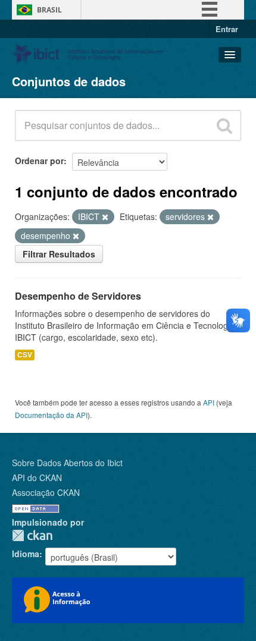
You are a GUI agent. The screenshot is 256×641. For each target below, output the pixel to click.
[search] (224, 125)
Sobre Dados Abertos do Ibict (67, 463)
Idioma (25, 554)
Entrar (227, 28)
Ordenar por (39, 160)
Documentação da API (51, 415)
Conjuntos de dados (69, 81)
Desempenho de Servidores (78, 296)
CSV (24, 355)
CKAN (32, 535)
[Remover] (105, 217)
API (208, 402)
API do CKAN (37, 477)
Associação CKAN (46, 492)
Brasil (49, 10)
